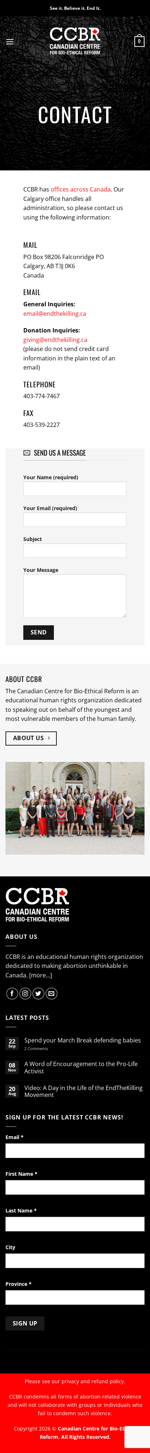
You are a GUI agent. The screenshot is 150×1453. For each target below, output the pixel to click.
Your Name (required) (50, 477)
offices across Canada (81, 189)
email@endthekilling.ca (54, 314)
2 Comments (45, 1048)
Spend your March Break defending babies (82, 1040)
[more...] (40, 975)
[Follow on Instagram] (25, 994)
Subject (32, 539)
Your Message (40, 569)
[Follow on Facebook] (12, 994)
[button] (9, 42)
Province (18, 1283)
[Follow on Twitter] (38, 994)
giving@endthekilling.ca (55, 340)
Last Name (21, 1210)
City (10, 1247)
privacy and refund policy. (93, 1381)
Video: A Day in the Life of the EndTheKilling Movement (83, 1091)
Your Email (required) (50, 508)
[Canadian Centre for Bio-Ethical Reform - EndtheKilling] (75, 42)
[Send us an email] (52, 994)
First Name (21, 1173)
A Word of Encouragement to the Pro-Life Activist (81, 1067)
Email (14, 1137)
